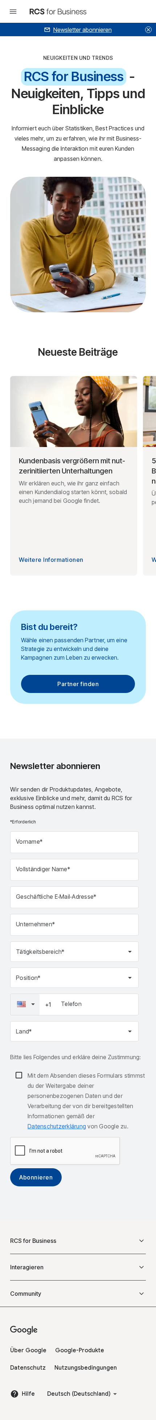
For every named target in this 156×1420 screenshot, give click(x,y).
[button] (148, 29)
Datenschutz (28, 1367)
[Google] (58, 11)
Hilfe (28, 1394)
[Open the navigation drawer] (13, 11)
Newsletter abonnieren (82, 29)
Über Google (28, 1350)
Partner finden (78, 684)
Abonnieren (36, 1177)
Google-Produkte (79, 1350)
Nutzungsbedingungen (85, 1367)
